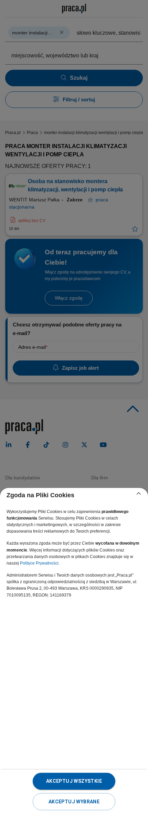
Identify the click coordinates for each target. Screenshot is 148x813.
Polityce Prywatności (39, 563)
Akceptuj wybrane (74, 801)
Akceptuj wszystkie (74, 781)
